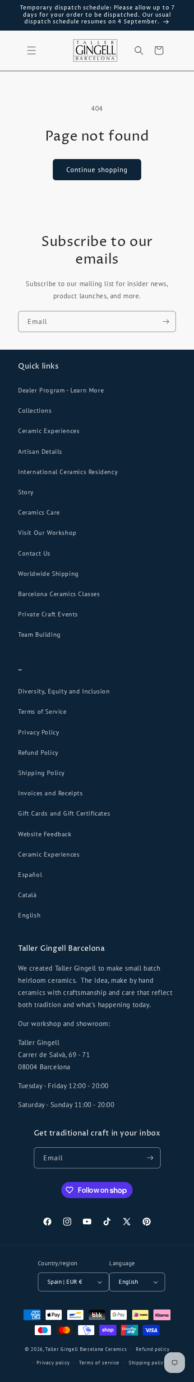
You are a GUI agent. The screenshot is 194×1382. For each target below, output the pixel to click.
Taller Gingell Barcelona (74, 1349)
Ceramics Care (39, 512)
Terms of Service (42, 711)
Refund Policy (38, 752)
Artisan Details (40, 451)
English (29, 915)
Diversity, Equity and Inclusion (64, 691)
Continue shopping (97, 169)
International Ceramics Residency (68, 472)
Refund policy (152, 1349)
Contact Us (34, 553)
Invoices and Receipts (50, 793)
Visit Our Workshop (47, 533)
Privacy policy (53, 1362)
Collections (35, 410)
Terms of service (99, 1362)
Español (30, 875)
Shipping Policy (41, 773)
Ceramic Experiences (48, 431)
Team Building (39, 634)
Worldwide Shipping (48, 574)
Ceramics (116, 1349)
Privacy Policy (38, 732)
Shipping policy (147, 1362)
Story (26, 492)
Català (27, 895)
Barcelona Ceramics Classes (59, 594)
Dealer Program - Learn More (61, 390)
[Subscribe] (166, 321)
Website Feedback (45, 834)
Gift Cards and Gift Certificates (64, 813)
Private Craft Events (48, 614)
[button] (32, 50)
